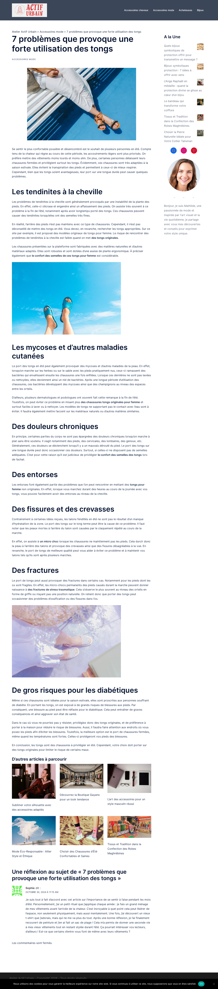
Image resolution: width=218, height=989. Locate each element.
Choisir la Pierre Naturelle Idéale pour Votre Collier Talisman (178, 136)
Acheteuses (185, 10)
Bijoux (200, 10)
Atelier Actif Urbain (24, 31)
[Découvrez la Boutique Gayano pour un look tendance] (82, 776)
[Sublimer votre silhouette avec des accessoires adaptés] (34, 781)
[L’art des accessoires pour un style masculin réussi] (129, 778)
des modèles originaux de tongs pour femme (82, 233)
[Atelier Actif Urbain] (29, 10)
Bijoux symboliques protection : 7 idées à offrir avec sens (177, 70)
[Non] (213, 984)
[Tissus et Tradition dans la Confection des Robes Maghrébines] (129, 827)
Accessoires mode (163, 10)
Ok (201, 983)
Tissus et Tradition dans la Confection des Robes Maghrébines (124, 848)
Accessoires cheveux (136, 10)
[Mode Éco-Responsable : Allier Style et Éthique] (34, 830)
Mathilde (189, 205)
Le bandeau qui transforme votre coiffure (175, 105)
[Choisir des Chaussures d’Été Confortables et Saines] (82, 830)
